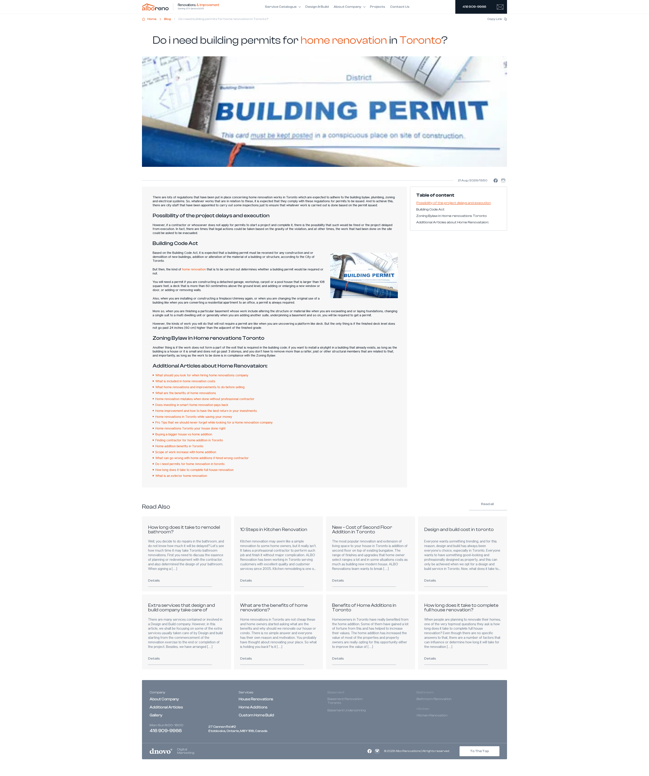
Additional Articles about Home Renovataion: (452, 222)
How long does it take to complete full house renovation (194, 470)
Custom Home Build (256, 715)
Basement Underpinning (347, 710)
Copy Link (494, 19)
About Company (347, 7)
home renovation (194, 270)
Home (152, 19)
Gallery (156, 715)
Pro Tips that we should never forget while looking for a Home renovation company (214, 423)
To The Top (479, 751)
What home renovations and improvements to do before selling (200, 387)
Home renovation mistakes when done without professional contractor (205, 399)
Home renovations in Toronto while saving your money (193, 417)
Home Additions (253, 707)
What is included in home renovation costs (185, 382)
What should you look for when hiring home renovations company (201, 376)
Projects (377, 7)
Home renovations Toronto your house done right (190, 429)
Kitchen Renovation (432, 715)
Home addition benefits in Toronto (179, 447)
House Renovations (256, 699)
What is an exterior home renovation (181, 476)
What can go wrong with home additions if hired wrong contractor (202, 458)
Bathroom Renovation (434, 699)
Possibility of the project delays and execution (453, 203)
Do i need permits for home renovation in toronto (190, 464)
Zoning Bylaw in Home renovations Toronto (451, 216)
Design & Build (317, 7)
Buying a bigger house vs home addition (183, 435)
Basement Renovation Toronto (345, 701)
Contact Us (400, 7)
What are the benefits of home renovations (185, 393)
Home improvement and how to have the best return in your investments (206, 411)
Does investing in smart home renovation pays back (191, 405)
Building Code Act (430, 209)
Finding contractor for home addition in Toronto (189, 441)
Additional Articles (166, 707)
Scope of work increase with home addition (185, 452)
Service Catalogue (281, 7)
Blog (167, 19)
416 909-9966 (474, 7)
